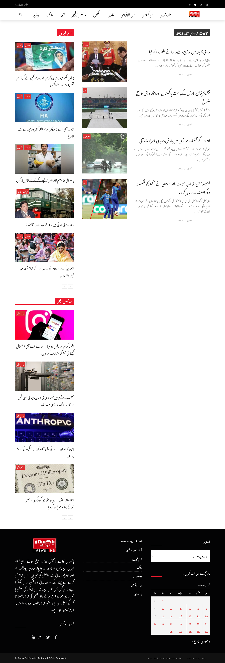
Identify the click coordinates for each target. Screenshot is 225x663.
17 (206, 623)
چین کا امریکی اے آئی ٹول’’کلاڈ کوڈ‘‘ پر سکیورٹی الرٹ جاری (45, 451)
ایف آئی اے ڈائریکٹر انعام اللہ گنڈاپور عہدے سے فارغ (46, 131)
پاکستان (146, 14)
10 (206, 615)
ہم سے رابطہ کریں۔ (156, 658)
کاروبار (110, 14)
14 (171, 615)
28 (171, 631)
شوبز (62, 14)
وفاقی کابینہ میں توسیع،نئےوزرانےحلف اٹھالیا (179, 51)
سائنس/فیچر (79, 14)
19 (190, 623)
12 (190, 615)
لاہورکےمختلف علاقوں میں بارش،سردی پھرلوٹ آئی (174, 140)
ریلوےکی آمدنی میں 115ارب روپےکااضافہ (50, 224)
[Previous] (70, 286)
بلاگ (49, 14)
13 (180, 615)
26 (190, 631)
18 (198, 623)
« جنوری (205, 641)
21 (171, 623)
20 (180, 623)
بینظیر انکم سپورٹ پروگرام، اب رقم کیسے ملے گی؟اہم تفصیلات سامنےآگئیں (45, 80)
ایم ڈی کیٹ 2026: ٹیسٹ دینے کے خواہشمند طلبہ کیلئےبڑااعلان (46, 271)
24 (206, 631)
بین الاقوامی (128, 14)
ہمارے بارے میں (174, 658)
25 (198, 631)
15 (163, 615)
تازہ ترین (165, 14)
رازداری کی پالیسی (197, 658)
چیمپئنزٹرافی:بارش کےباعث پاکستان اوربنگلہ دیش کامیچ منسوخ (173, 96)
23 (155, 623)
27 (180, 631)
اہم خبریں (86, 136)
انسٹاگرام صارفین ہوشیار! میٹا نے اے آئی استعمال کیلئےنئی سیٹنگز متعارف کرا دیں (45, 349)
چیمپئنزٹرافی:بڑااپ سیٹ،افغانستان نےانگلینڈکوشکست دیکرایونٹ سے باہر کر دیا (173, 187)
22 (163, 623)
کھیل (96, 14)
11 (198, 615)
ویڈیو (36, 14)
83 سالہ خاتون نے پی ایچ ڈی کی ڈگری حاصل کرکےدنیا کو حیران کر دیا (49, 502)
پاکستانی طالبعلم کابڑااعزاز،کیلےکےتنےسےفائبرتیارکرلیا (45, 180)
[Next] (64, 286)
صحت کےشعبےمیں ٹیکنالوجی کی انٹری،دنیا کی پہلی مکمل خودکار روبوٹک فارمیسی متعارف (46, 400)
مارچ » (195, 641)
